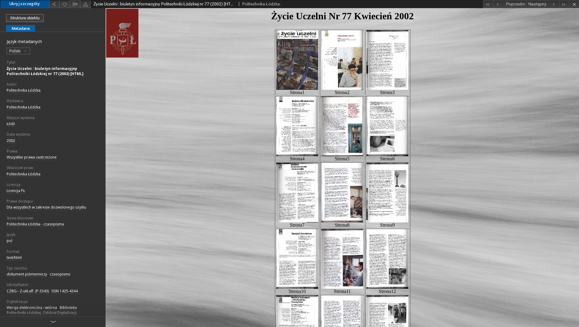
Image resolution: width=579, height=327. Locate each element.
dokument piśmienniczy (27, 274)
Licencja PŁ (16, 190)
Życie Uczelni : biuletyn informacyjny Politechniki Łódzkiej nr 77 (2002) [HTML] (45, 71)
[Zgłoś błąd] (85, 4)
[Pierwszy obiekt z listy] (488, 4)
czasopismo (60, 274)
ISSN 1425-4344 (65, 291)
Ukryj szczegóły (24, 3)
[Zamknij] (574, 4)
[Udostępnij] (54, 4)
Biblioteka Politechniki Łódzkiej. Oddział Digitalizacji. (42, 310)
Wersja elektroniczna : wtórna (32, 307)
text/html (14, 257)
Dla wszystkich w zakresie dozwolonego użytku (46, 207)
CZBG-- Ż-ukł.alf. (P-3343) (28, 291)
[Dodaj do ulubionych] (64, 4)
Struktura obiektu (25, 18)
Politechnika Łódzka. (24, 90)
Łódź (11, 123)
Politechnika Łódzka (23, 107)
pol (9, 240)
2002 (11, 140)
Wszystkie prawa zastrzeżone (32, 157)
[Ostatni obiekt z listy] (564, 4)
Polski (15, 51)
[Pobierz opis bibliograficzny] (75, 4)
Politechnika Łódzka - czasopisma (35, 224)
